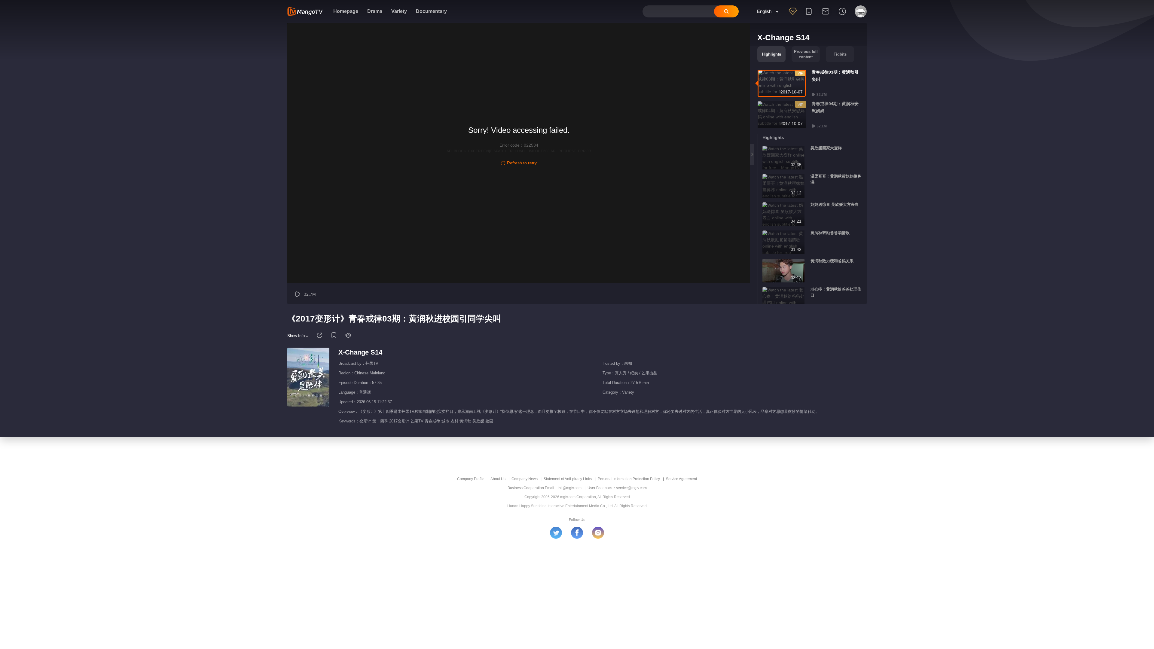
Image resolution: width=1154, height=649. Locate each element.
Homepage (345, 11)
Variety (399, 11)
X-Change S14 (360, 352)
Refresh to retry (522, 162)
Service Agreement (681, 479)
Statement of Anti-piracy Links (568, 479)
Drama (374, 11)
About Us (497, 479)
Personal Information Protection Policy (629, 479)
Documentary (431, 11)
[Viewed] (842, 15)
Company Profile (470, 479)
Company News (524, 479)
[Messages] (825, 15)
